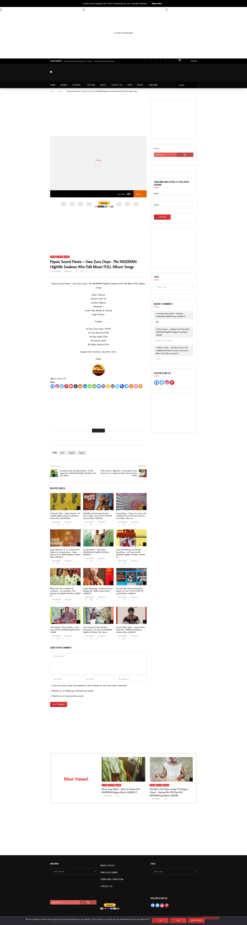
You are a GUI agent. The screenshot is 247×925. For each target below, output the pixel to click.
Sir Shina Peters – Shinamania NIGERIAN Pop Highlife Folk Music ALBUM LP (96, 552)
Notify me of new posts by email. (68, 696)
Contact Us (116, 85)
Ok (160, 920)
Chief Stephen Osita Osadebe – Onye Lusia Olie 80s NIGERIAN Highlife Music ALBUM (65, 629)
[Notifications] (173, 61)
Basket (140, 85)
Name (156, 193)
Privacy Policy (107, 865)
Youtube (193, 61)
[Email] (94, 386)
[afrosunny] (55, 72)
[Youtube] (158, 61)
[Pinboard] (122, 386)
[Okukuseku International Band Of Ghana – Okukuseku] (40, 49)
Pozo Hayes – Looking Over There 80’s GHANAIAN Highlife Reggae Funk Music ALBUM (172, 332)
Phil (157, 322)
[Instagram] (163, 61)
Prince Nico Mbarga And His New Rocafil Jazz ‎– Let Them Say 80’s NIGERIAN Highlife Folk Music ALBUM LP (130, 553)
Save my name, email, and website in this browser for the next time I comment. (89, 685)
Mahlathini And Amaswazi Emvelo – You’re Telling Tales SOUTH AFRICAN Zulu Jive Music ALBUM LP (97, 515)
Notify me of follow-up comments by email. (73, 690)
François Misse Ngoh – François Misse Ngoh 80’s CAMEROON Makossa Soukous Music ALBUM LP (130, 629)
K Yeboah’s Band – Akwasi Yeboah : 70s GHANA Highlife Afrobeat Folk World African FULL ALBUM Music (65, 515)
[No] (211, 918)
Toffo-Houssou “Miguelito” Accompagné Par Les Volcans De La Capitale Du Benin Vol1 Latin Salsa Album (118, 473)
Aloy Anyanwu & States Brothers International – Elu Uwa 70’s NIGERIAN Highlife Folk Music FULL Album (97, 629)
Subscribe (157, 3)
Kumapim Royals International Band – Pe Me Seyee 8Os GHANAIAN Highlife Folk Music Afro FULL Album (78, 473)
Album (60, 91)
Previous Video (55, 466)
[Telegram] (127, 386)
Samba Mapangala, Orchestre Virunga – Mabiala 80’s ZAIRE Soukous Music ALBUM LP (98, 591)
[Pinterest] (66, 386)
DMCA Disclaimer (108, 872)
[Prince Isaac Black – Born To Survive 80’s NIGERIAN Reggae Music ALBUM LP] (123, 769)
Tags (156, 277)
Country (76, 85)
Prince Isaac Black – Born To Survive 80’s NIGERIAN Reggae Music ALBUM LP (121, 791)
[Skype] (117, 386)
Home (52, 85)
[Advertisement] (150, 72)
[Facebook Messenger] (99, 386)
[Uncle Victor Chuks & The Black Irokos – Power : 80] (206, 49)
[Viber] (103, 386)
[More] (140, 386)
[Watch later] (168, 61)
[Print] (131, 386)
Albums (63, 85)
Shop (129, 85)
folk (62, 453)
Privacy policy (196, 920)
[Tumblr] (76, 386)
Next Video (142, 466)
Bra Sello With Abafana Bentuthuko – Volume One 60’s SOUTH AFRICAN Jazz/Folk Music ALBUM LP (130, 591)
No (178, 920)
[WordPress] (113, 386)
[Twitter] (153, 61)
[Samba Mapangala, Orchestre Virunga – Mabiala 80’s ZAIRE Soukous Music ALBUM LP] (98, 576)
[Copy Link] (108, 386)
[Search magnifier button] (185, 155)
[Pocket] (136, 386)
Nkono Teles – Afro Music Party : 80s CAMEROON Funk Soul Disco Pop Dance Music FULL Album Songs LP (172, 350)
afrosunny (56, 271)
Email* (156, 205)
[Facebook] (147, 61)
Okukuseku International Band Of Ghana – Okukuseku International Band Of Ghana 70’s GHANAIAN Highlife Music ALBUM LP (90, 61)
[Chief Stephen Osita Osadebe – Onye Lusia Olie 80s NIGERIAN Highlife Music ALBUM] (65, 615)
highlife (71, 453)
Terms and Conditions (112, 879)
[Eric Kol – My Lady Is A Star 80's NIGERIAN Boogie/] (123, 49)
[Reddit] (80, 386)
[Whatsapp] (89, 386)
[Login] (183, 61)
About (103, 85)
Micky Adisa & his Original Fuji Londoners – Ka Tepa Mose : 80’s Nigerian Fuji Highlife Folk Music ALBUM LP (65, 592)
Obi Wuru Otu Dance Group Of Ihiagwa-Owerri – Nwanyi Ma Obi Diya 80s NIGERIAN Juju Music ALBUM (169, 792)
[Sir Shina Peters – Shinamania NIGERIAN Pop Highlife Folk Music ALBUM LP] (98, 537)
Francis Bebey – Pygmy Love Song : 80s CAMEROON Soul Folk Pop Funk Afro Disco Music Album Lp (131, 515)
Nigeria (66, 257)
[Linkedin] (85, 386)
